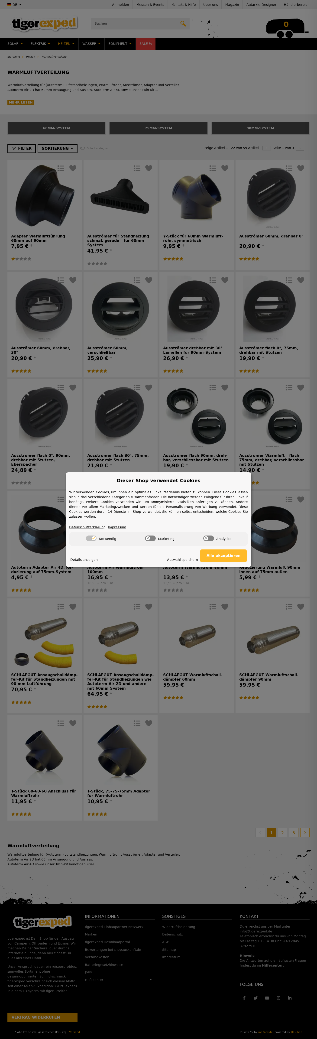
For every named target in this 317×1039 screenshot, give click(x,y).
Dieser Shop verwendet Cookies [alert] (159, 480)
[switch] (91, 538)
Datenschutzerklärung (87, 527)
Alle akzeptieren (223, 555)
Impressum (117, 527)
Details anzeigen (84, 560)
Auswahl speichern (182, 560)
